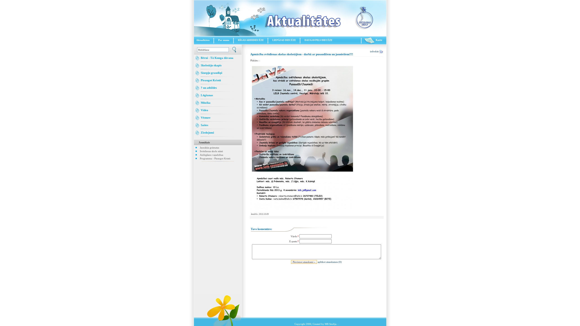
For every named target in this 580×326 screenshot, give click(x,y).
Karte (378, 40)
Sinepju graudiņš (211, 72)
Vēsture (205, 117)
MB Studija (330, 324)
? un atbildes (208, 87)
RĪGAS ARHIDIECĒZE (251, 40)
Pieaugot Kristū (210, 80)
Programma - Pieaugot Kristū (215, 158)
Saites (204, 125)
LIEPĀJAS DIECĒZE (284, 40)
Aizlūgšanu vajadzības (211, 154)
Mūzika (205, 102)
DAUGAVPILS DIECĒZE (318, 40)
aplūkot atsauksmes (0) (330, 262)
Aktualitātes (203, 40)
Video (204, 110)
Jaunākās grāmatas (209, 147)
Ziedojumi (207, 132)
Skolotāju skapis (211, 65)
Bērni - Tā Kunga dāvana (216, 58)
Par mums (223, 40)
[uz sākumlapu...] (290, 35)
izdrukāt (374, 51)
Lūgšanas (206, 95)
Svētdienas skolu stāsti (211, 151)
